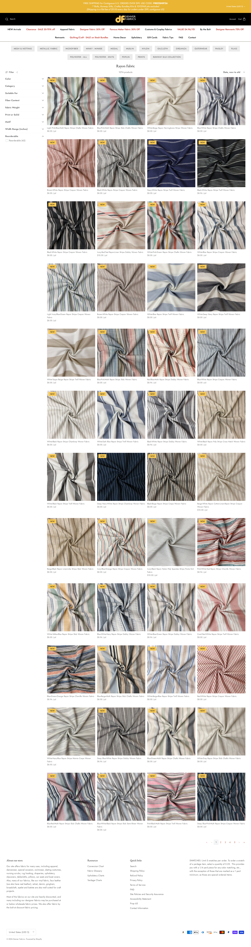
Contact (192, 37)
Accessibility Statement (140, 898)
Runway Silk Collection (167, 57)
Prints (141, 57)
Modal (114, 48)
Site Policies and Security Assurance (147, 894)
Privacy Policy (136, 880)
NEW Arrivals (14, 29)
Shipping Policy (137, 870)
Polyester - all (78, 57)
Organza (181, 48)
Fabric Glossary (94, 870)
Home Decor (119, 37)
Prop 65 (134, 903)
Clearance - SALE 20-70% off (40, 29)
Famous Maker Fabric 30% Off (125, 29)
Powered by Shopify (34, 939)
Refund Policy (136, 875)
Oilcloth (163, 48)
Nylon (145, 48)
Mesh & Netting (23, 48)
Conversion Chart (95, 866)
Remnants (59, 37)
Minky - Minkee (94, 48)
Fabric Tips (168, 37)
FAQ (181, 37)
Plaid (234, 48)
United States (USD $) (234, 6)
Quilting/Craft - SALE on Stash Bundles (89, 37)
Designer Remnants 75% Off (230, 29)
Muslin (130, 48)
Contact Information (139, 908)
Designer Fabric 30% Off (92, 29)
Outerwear (201, 48)
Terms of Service (138, 884)
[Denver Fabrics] (125, 19)
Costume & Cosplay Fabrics (158, 29)
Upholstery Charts (95, 875)
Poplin (126, 57)
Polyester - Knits (104, 57)
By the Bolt (205, 29)
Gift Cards (152, 37)
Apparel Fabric (67, 29)
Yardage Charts (94, 880)
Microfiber (72, 48)
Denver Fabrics (19, 939)
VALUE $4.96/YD (186, 29)
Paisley (219, 48)
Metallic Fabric (49, 48)
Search (133, 866)
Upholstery (136, 37)
